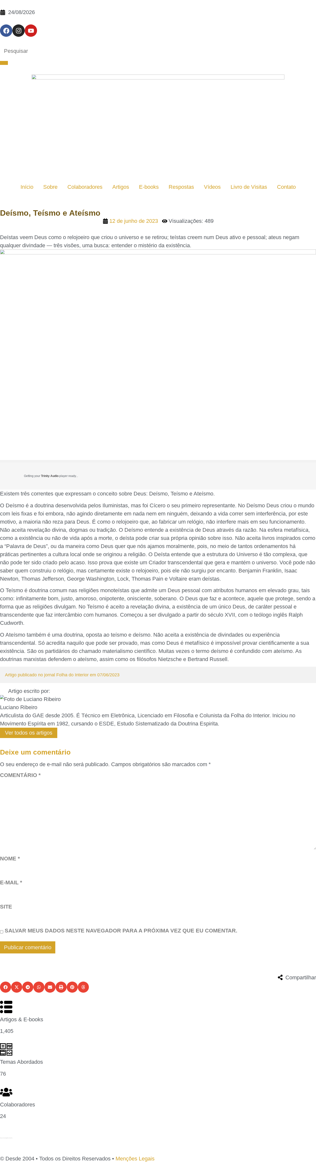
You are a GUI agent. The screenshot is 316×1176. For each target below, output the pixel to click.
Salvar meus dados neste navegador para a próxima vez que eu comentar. (121, 931)
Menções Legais (135, 1159)
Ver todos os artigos (28, 733)
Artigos (120, 187)
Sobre (50, 187)
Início (26, 187)
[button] (5, 987)
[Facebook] (6, 30)
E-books (149, 187)
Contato (286, 187)
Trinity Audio (50, 476)
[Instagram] (18, 30)
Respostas (181, 187)
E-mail (11, 883)
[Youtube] (31, 30)
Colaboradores (84, 187)
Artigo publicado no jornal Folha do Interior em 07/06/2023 (62, 674)
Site (6, 907)
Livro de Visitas (249, 187)
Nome (10, 859)
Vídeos (212, 187)
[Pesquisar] (4, 63)
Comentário (20, 775)
